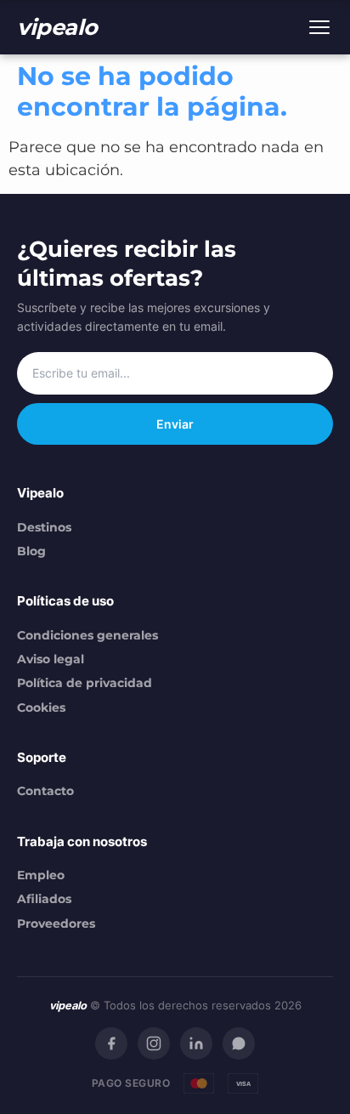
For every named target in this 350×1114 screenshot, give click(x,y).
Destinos (44, 527)
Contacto (45, 791)
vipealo (57, 27)
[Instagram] (154, 1043)
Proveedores (56, 923)
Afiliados (44, 899)
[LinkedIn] (196, 1043)
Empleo (41, 875)
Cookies (41, 707)
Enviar (175, 424)
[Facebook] (111, 1043)
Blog (31, 551)
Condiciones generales (87, 635)
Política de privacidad (84, 683)
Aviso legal (50, 659)
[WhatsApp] (239, 1043)
